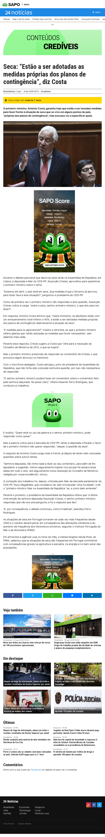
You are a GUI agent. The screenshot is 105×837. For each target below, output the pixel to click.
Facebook (36, 769)
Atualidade (46, 91)
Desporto (57, 728)
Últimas (9, 722)
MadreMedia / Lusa (12, 91)
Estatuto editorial (24, 824)
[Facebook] (94, 804)
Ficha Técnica (8, 824)
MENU (26, 4)
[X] (99, 804)
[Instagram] (88, 804)
